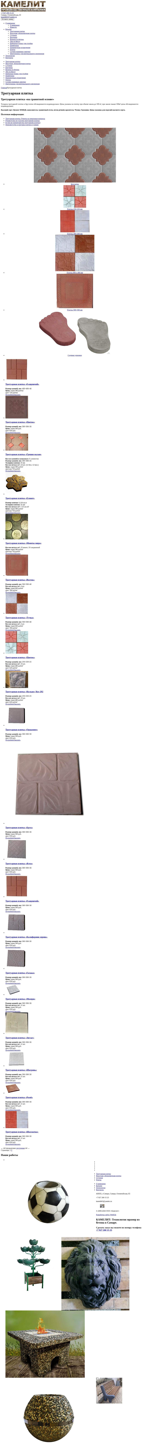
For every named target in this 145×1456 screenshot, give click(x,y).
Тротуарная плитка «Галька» (20, 973)
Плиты (12, 50)
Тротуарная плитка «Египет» (20, 498)
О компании (10, 23)
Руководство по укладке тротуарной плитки (22, 121)
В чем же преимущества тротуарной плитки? (22, 123)
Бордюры (13, 37)
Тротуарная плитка (17, 31)
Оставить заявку (7, 19)
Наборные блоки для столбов (21, 43)
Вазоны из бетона (17, 39)
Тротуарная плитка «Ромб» (19, 1097)
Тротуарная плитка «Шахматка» (21, 1132)
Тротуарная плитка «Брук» (19, 827)
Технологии (10, 56)
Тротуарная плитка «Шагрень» (21, 1070)
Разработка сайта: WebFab (106, 1215)
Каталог (8, 29)
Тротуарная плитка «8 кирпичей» (22, 384)
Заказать (17, 395)
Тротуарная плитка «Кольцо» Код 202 (24, 691)
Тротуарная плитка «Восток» (20, 580)
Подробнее (9, 395)
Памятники (14, 45)
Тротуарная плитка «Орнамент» (21, 729)
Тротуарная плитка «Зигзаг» (19, 1038)
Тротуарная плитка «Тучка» (19, 617)
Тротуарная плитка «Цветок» (20, 422)
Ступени (13, 35)
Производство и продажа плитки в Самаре (22, 125)
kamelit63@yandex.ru (9, 17)
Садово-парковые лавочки (20, 52)
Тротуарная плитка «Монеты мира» (23, 543)
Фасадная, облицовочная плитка (22, 33)
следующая (20, 1148)
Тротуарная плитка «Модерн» (20, 999)
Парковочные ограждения (20, 48)
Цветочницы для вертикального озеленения (27, 54)
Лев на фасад (15, 41)
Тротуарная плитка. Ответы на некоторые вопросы (25, 119)
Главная (4, 88)
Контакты (9, 58)
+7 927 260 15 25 (7, 13)
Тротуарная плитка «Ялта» (19, 863)
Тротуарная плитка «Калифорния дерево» (26, 937)
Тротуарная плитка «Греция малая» (23, 454)
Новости (13, 27)
